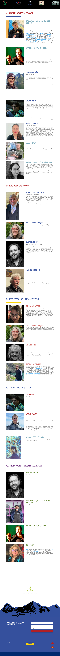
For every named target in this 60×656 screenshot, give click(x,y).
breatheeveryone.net (39, 368)
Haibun (53, 32)
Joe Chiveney (31, 143)
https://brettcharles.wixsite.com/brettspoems (33, 373)
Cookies (29, 654)
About (24, 7)
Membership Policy (32, 654)
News (21, 7)
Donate (51, 7)
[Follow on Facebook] (52, 647)
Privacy (26, 654)
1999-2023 (47, 32)
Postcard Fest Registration (11, 7)
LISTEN (47, 7)
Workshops (33, 7)
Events (28, 7)
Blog (18, 7)
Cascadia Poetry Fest (40, 7)
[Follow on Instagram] (52, 643)
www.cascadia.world (41, 424)
